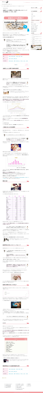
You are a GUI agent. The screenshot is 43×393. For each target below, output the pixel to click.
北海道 (27, 373)
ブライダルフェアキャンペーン (34, 2)
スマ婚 (32, 14)
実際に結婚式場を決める (33, 31)
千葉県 (17, 56)
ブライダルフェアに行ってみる (34, 25)
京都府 (12, 58)
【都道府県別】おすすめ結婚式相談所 (35, 20)
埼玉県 (19, 56)
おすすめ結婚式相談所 (8, 386)
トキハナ (32, 17)
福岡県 (14, 373)
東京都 (10, 56)
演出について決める (19, 386)
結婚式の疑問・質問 (8, 387)
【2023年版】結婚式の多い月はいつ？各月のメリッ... (37, 35)
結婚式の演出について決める (34, 28)
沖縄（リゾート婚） (23, 373)
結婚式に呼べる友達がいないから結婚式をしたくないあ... (37, 41)
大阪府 (10, 58)
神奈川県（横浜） (13, 56)
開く (16, 64)
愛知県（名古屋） (11, 373)
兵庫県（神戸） (15, 58)
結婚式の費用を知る (19, 387)
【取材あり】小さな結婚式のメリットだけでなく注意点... (37, 39)
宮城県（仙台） (18, 373)
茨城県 (21, 56)
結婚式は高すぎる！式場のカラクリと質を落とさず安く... (37, 43)
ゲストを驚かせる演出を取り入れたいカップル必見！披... (37, 37)
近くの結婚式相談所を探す (27, 2)
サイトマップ (29, 386)
